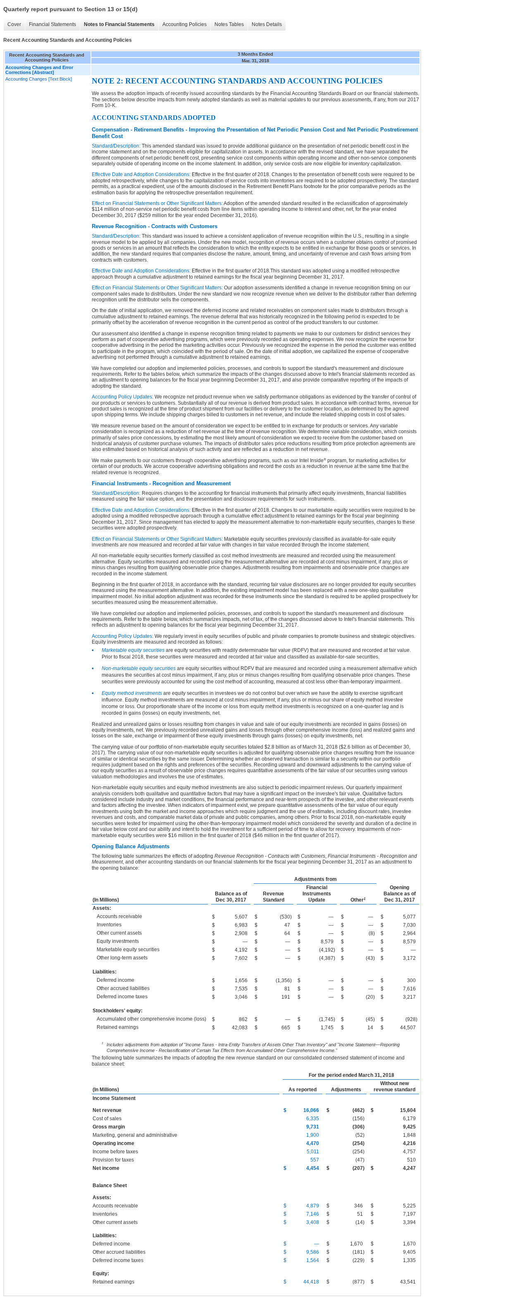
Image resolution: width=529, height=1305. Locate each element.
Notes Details (267, 24)
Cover (14, 24)
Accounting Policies (184, 24)
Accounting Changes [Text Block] (38, 78)
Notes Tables (229, 24)
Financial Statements (52, 24)
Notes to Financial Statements (119, 24)
